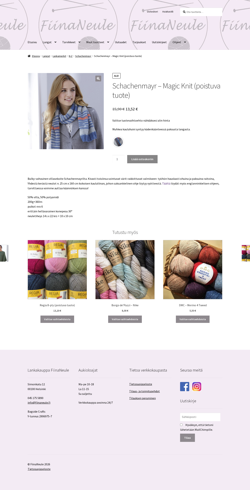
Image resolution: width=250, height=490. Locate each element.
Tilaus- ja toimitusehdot (144, 391)
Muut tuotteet (95, 42)
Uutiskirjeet (159, 42)
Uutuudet (121, 42)
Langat (47, 42)
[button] (98, 78)
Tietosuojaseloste (140, 384)
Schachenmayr (83, 56)
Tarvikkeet (69, 42)
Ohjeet (177, 42)
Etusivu (32, 42)
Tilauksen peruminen (142, 398)
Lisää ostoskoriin (142, 159)
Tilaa (187, 437)
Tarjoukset (139, 42)
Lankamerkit (59, 56)
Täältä (166, 183)
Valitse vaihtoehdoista (57, 319)
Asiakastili (167, 11)
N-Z (70, 56)
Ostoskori (152, 11)
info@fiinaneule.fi (39, 402)
